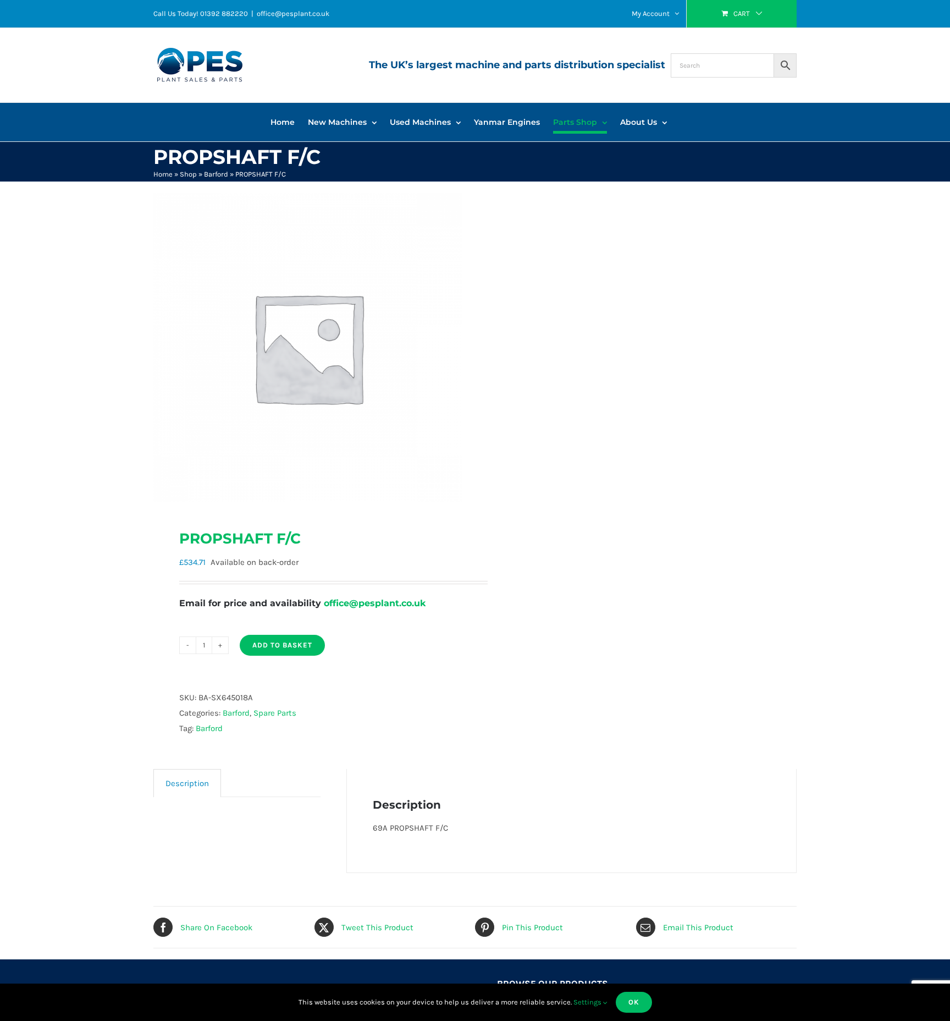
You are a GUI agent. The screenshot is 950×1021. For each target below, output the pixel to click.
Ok (633, 1002)
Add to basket (282, 645)
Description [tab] (187, 783)
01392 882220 (224, 13)
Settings (588, 1002)
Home (163, 174)
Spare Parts (274, 713)
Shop (188, 174)
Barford (216, 174)
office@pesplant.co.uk (293, 13)
